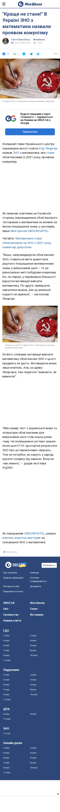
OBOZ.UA (9, 602)
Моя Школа (39, 40)
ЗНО (16, 153)
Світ (6, 608)
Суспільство (11, 614)
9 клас (6, 655)
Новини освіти (12, 620)
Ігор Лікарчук (48, 148)
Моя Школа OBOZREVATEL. (29, 231)
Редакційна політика (13, 591)
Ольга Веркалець (20, 39)
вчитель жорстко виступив (21, 538)
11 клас (7, 660)
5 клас (6, 645)
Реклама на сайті (11, 586)
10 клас (33, 655)
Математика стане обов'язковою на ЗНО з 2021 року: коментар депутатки (27, 243)
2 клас (33, 635)
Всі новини (36, 614)
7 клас (6, 650)
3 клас (6, 640)
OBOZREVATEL (34, 533)
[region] (30, 187)
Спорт (34, 608)
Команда (34, 572)
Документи (35, 586)
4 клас (33, 640)
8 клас (33, 650)
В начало (48, 565)
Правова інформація (13, 578)
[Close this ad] (58, 794)
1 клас (6, 635)
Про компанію (10, 572)
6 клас (33, 645)
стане (50, 153)
